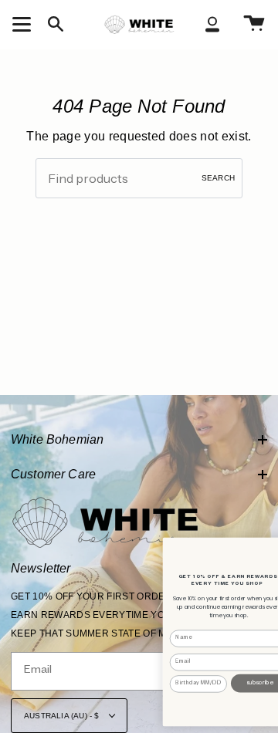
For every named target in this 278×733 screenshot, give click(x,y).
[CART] (254, 24)
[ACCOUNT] (212, 24)
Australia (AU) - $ (63, 715)
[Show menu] (24, 23)
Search (218, 178)
